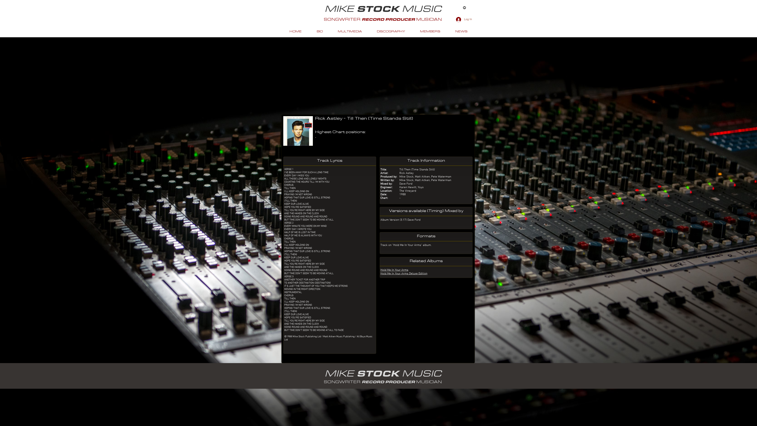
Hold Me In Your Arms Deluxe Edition (403, 273)
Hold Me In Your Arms (394, 270)
